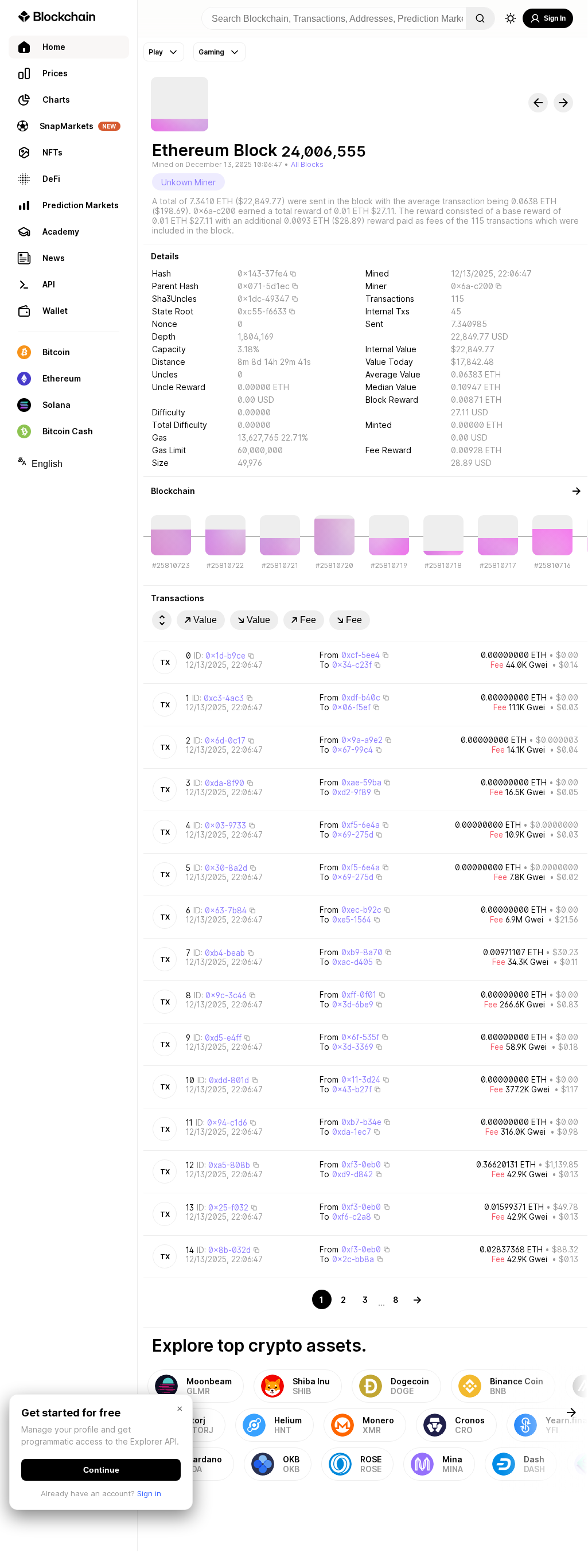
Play (156, 52)
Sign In (555, 18)
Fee (308, 620)
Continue (101, 1469)
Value (205, 620)
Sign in (149, 1493)
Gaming (211, 52)
